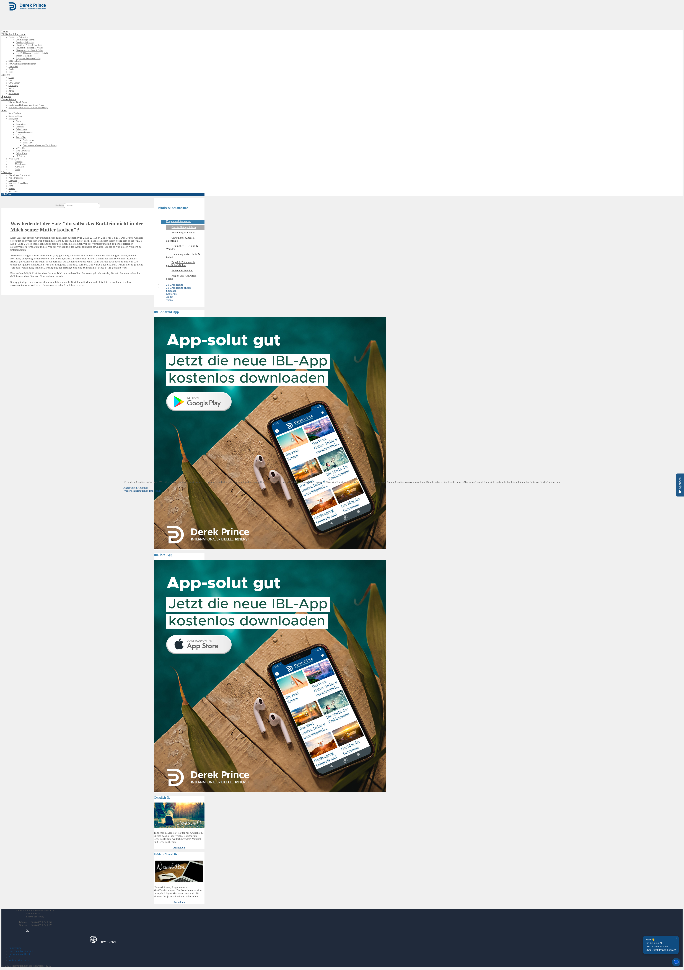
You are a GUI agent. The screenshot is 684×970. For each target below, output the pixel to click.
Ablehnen (143, 487)
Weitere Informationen (135, 490)
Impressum (155, 490)
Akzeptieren (130, 487)
